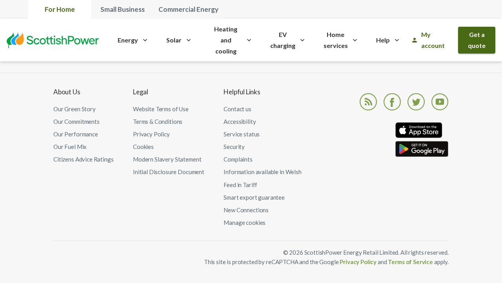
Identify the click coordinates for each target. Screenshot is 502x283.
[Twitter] (416, 101)
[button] (245, 222)
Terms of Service (410, 261)
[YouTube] (440, 101)
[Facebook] (392, 101)
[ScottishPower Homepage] (53, 40)
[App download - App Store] (422, 131)
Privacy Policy (358, 261)
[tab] (59, 9)
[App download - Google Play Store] (422, 150)
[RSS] (368, 101)
